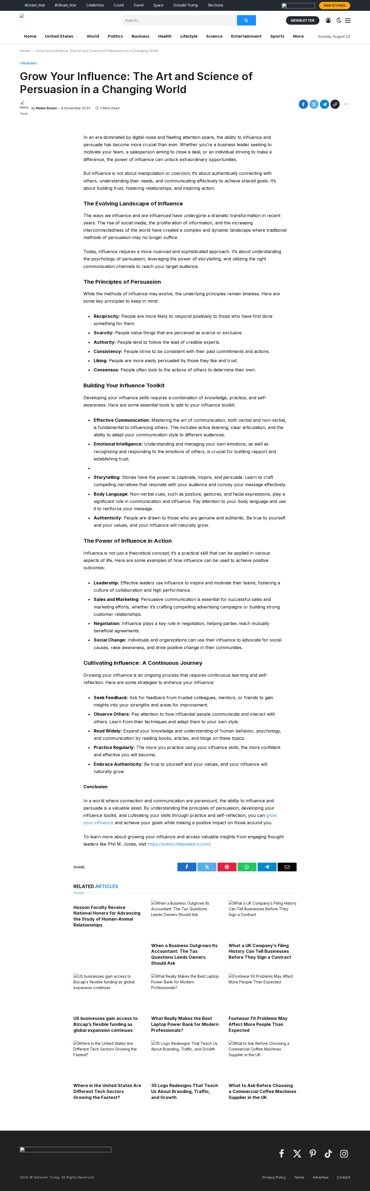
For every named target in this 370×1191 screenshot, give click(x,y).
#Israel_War (35, 5)
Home (30, 36)
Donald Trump (185, 5)
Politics (115, 36)
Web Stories (335, 5)
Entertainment (246, 36)
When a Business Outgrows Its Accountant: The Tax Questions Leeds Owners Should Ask (184, 954)
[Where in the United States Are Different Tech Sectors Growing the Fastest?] (107, 1060)
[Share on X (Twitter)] (314, 104)
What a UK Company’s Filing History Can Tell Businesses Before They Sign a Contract (260, 951)
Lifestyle (188, 36)
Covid (118, 5)
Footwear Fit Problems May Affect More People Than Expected (258, 1024)
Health (165, 36)
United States (59, 36)
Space (158, 5)
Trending (28, 63)
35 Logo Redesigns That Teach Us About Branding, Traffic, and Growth (184, 1091)
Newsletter (302, 20)
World (93, 36)
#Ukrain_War (65, 5)
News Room (46, 108)
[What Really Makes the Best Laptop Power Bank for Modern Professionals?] (185, 992)
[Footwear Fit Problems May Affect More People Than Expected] (263, 992)
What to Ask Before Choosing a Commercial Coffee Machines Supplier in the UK (262, 1091)
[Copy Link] (335, 104)
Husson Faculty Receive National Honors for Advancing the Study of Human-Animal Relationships (106, 916)
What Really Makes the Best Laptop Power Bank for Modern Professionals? (185, 1024)
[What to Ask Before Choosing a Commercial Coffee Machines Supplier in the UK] (263, 1060)
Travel (138, 5)
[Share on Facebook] (303, 104)
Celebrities (95, 5)
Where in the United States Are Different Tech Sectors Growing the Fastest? (107, 1091)
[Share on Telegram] (324, 104)
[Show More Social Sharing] (345, 104)
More (298, 36)
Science (214, 36)
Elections (216, 5)
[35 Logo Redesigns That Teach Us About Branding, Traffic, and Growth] (185, 1060)
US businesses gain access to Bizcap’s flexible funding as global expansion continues (105, 1024)
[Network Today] (67, 20)
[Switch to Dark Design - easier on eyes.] (339, 20)
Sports (277, 36)
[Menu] (348, 20)
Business (141, 36)
